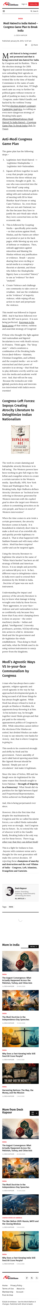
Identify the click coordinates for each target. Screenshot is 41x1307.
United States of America (12, 1218)
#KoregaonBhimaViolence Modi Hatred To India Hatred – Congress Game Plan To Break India (19, 122)
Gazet (30, 1304)
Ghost (24, 1304)
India (20, 18)
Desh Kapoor (21, 35)
